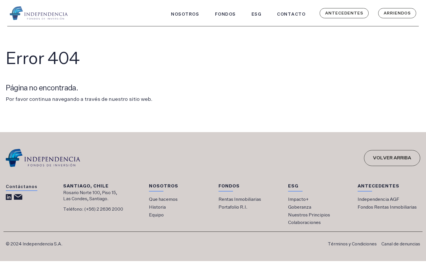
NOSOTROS (185, 14)
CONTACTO (291, 14)
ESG (257, 14)
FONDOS (225, 14)
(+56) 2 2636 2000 (103, 209)
